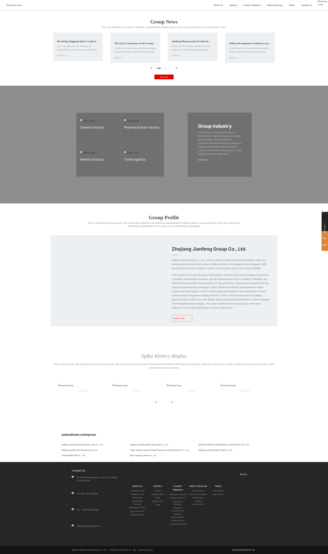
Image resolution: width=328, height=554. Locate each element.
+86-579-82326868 (89, 518)
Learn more (85, 159)
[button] (151, 93)
